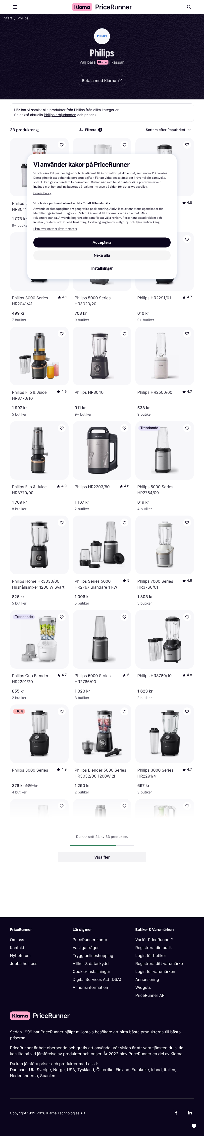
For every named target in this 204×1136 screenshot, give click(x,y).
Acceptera (102, 242)
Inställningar (102, 268)
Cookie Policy (42, 193)
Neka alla (102, 255)
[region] (102, 216)
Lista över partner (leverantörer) (55, 228)
